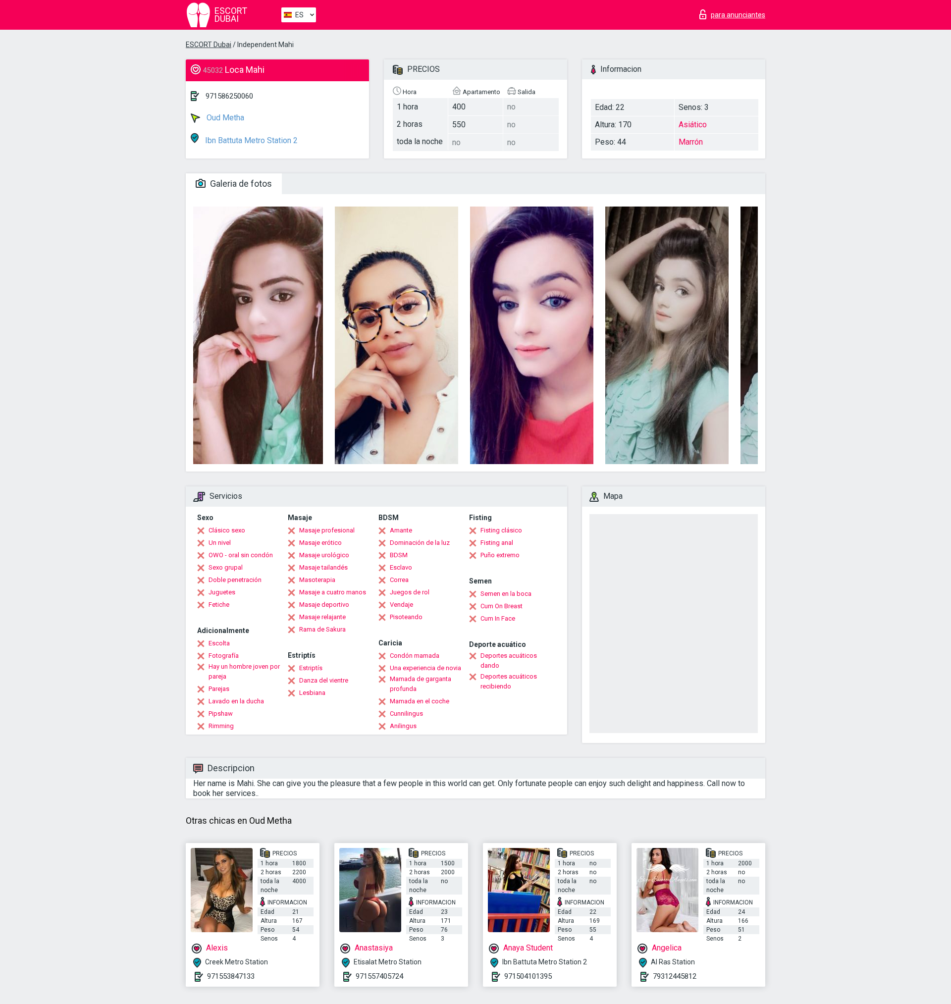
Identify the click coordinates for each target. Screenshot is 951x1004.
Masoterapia (317, 579)
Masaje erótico (320, 542)
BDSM (399, 555)
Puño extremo (500, 555)
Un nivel (220, 542)
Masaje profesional (327, 530)
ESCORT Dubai (208, 45)
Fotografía (224, 655)
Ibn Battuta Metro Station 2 (250, 140)
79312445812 (674, 976)
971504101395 (528, 976)
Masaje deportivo (324, 604)
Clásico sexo (227, 530)
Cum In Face (497, 618)
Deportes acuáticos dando (508, 660)
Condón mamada (414, 655)
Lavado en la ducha (236, 701)
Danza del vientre (323, 680)
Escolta (219, 643)
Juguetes (222, 592)
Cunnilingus (406, 713)
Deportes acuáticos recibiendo (508, 681)
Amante (401, 530)
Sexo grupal (226, 567)
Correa (399, 579)
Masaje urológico (324, 555)
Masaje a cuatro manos (332, 592)
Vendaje (401, 604)
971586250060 (229, 96)
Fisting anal (496, 542)
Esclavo (401, 567)
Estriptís (310, 668)
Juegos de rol (409, 592)
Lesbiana (312, 692)
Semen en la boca (505, 593)
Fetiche (219, 604)
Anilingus (403, 726)
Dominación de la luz (420, 542)
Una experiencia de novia (425, 668)
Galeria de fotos (240, 183)
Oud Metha (224, 117)
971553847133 (231, 976)
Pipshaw (221, 713)
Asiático (693, 124)
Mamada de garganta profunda (420, 683)
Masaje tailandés (323, 567)
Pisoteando (406, 617)
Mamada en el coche (419, 701)
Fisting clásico (501, 530)
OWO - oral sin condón (241, 555)
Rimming (221, 726)
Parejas (219, 688)
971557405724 (379, 976)
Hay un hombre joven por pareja (244, 671)
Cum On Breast (501, 606)
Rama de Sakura (322, 629)
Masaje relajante (322, 617)
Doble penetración (235, 579)
